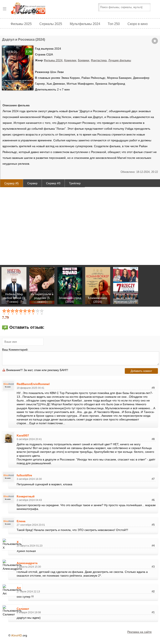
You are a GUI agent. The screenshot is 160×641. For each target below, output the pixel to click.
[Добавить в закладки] (155, 41)
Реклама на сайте (139, 631)
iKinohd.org (34, 9)
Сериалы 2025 (50, 24)
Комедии (70, 60)
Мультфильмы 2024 (85, 24)
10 (42, 312)
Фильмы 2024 (53, 60)
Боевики (83, 60)
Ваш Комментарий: (15, 349)
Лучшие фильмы (119, 60)
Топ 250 (114, 24)
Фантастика (99, 60)
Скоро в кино (138, 24)
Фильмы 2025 (21, 24)
